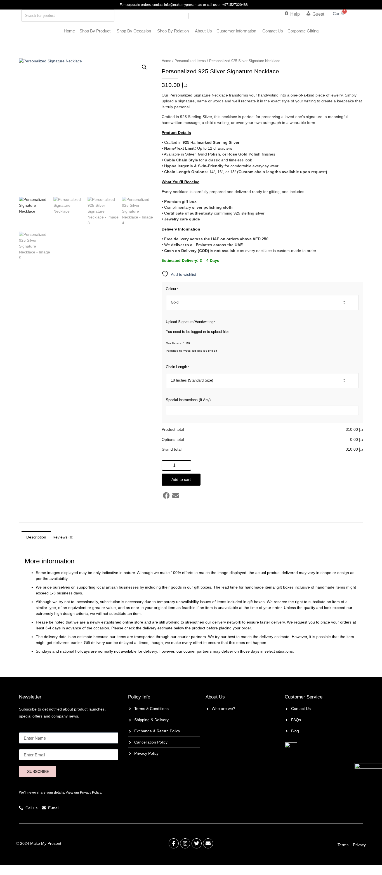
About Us (203, 31)
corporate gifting (303, 31)
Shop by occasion (134, 31)
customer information (236, 31)
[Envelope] (208, 843)
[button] (144, 67)
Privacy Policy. (91, 792)
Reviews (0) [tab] (63, 537)
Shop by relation (173, 31)
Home (69, 31)
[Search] (93, 15)
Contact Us (272, 31)
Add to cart (181, 479)
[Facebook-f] (174, 843)
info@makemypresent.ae (183, 5)
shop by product (94, 31)
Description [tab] (36, 537)
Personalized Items (190, 61)
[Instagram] (185, 843)
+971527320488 (235, 5)
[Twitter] (197, 843)
